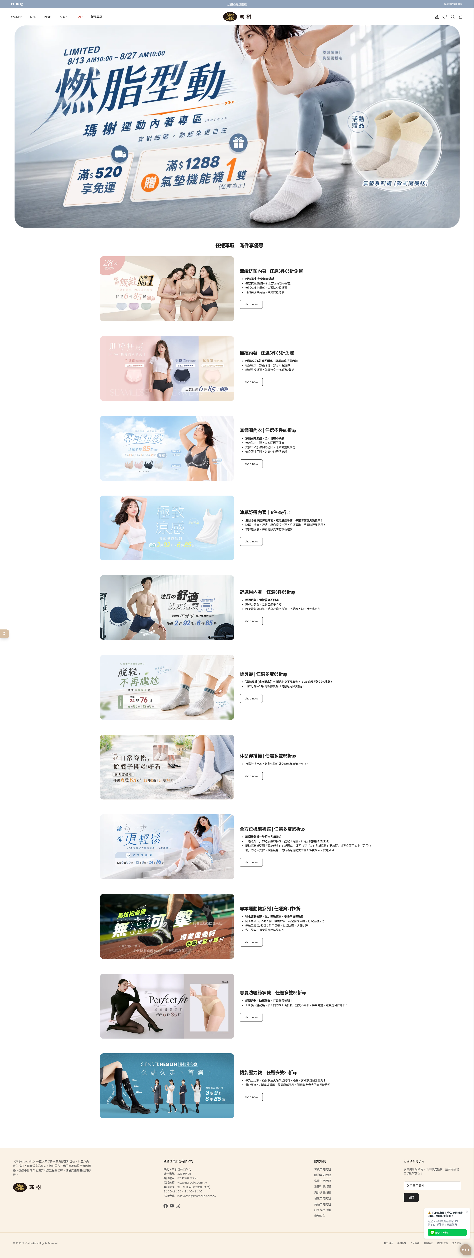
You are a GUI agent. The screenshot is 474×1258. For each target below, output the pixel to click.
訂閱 (411, 1197)
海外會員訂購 (322, 1192)
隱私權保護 (442, 1243)
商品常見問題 (322, 1204)
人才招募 (414, 1243)
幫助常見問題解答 (453, 4)
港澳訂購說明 (322, 1187)
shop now (251, 304)
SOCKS (64, 17)
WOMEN (17, 17)
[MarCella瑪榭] (237, 16)
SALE (80, 17)
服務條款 (428, 1243)
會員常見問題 (322, 1169)
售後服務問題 (322, 1181)
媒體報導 (401, 1243)
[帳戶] (436, 17)
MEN (33, 17)
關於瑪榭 (388, 1243)
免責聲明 (456, 1243)
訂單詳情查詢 (322, 1210)
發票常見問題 (322, 1198)
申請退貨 (319, 1216)
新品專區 (97, 17)
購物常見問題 (322, 1175)
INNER (48, 17)
